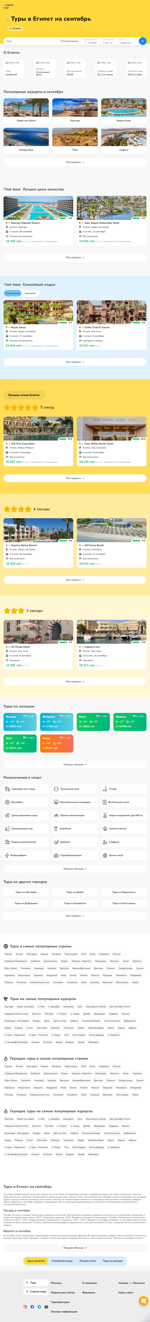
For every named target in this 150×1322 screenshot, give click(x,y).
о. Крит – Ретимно (38, 1034)
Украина (137, 961)
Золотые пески (112, 1020)
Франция (107, 982)
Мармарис (93, 1042)
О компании (89, 1283)
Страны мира (38, 1291)
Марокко (107, 975)
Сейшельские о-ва (39, 982)
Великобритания (81, 968)
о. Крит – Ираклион (15, 1034)
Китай (73, 975)
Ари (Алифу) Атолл (119, 1006)
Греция (44, 954)
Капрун (37, 1020)
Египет (17, 28)
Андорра (39, 968)
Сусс (79, 1006)
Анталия (47, 1042)
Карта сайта (126, 1292)
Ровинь (19, 1027)
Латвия (83, 975)
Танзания (25, 968)
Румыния (21, 982)
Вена (47, 1020)
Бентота (36, 1013)
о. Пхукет (62, 1013)
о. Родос (56, 1034)
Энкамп (126, 1013)
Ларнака (55, 1027)
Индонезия (24, 975)
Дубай (86, 1013)
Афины (132, 1027)
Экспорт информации (64, 1311)
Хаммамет (68, 1006)
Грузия (139, 968)
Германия (9, 975)
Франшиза (88, 1292)
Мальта (95, 975)
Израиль (38, 975)
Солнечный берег (91, 1020)
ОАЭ (83, 954)
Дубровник (130, 1020)
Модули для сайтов (63, 1292)
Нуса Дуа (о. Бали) (96, 1006)
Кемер (81, 1042)
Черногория (71, 954)
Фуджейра (99, 1013)
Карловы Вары (96, 1027)
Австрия (51, 968)
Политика (139, 1283)
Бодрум (70, 1042)
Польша (9, 982)
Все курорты (73, 162)
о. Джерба (53, 1006)
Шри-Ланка (11, 968)
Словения (72, 982)
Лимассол (68, 1027)
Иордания (52, 975)
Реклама (56, 1283)
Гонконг (111, 968)
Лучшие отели (88, 1261)
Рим (66, 1034)
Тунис (126, 961)
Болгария (32, 954)
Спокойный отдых (62, 1261)
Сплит (30, 1027)
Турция (8, 954)
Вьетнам (98, 968)
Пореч (8, 1027)
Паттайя (49, 1013)
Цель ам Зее (59, 1020)
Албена (74, 1020)
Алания (35, 1042)
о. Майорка (114, 1034)
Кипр (92, 954)
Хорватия (104, 954)
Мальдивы (100, 961)
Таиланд (94, 982)
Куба (63, 975)
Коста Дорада (96, 1034)
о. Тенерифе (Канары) (16, 1042)
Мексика (114, 961)
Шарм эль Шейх (25, 1006)
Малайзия (121, 975)
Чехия (135, 982)
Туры (33, 1282)
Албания (35, 961)
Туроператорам (60, 1302)
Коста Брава (79, 1034)
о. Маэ (41, 1006)
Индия (64, 961)
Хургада (9, 1006)
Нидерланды (125, 968)
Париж (121, 1027)
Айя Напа (42, 1027)
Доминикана (50, 961)
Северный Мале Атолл (16, 1013)
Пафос (80, 1027)
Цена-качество (36, 1261)
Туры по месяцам (113, 1261)
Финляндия (122, 982)
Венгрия (64, 968)
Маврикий (135, 975)
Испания (56, 954)
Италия (116, 954)
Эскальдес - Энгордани (17, 1020)
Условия (123, 1283)
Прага (111, 1027)
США (83, 982)
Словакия (58, 982)
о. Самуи (75, 1013)
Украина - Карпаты (81, 961)
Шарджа (113, 1013)
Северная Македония (16, 961)
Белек (59, 1042)
